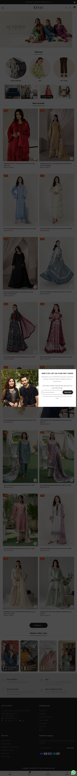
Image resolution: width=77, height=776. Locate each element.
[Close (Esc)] (74, 2)
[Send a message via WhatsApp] (73, 772)
